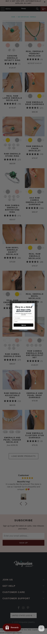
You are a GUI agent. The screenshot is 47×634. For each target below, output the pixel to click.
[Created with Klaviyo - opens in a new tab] (23, 330)
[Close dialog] (33, 305)
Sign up (23, 325)
